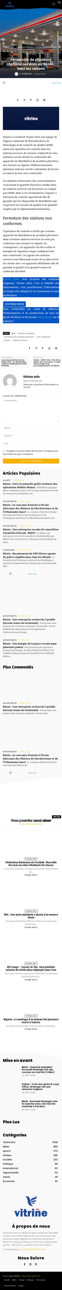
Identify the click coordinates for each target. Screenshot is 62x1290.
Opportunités (10, 501)
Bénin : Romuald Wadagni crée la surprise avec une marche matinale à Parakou (40, 1104)
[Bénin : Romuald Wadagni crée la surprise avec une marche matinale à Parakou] (11, 1106)
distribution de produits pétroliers (19, 337)
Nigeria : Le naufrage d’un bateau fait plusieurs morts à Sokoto (31, 1021)
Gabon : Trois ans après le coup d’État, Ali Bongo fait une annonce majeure (40, 1086)
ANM (13, 333)
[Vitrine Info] (17, 74)
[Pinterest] (31, 100)
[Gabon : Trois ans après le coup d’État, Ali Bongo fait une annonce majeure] (11, 1089)
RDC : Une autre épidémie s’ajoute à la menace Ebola (31, 916)
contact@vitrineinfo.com (33, 1249)
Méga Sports (45, 317)
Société (6, 480)
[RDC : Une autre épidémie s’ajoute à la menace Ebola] (31, 895)
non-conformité (43, 337)
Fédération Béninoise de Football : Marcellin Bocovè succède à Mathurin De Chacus (31, 864)
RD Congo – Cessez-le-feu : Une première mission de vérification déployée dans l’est (31, 968)
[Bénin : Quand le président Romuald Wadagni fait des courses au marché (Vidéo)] (11, 1072)
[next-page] (33, 1036)
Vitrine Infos (11, 279)
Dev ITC (37, 1276)
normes (7, 340)
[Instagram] (30, 1264)
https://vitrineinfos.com (32, 381)
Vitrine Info (9, 47)
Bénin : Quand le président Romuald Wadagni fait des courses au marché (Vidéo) (38, 1069)
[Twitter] (24, 100)
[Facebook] (17, 100)
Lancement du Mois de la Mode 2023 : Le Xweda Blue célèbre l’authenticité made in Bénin (14, 363)
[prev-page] (27, 1036)
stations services (20, 340)
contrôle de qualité (26, 333)
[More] (44, 100)
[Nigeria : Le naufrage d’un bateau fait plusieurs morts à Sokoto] (31, 1000)
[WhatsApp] (37, 100)
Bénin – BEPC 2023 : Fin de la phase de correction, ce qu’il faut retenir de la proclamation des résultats (47, 363)
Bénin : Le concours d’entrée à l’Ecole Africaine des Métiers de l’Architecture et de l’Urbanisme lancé (30, 508)
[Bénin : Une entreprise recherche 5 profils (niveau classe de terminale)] (31, 686)
